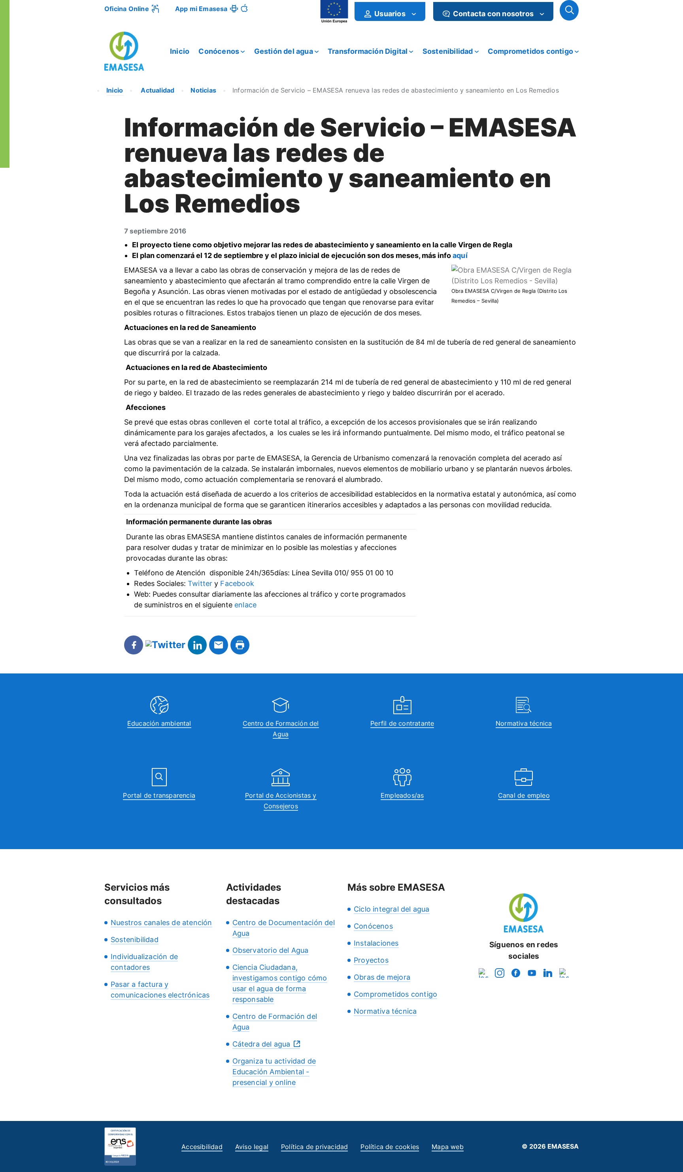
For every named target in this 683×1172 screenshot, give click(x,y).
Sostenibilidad (448, 51)
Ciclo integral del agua (392, 909)
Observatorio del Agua (270, 950)
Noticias (203, 90)
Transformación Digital (368, 51)
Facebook (237, 583)
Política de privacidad (314, 1147)
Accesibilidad (202, 1147)
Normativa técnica (524, 723)
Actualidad (156, 90)
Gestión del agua (283, 51)
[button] (569, 10)
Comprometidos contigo (530, 51)
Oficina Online (126, 9)
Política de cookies (389, 1147)
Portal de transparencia (159, 795)
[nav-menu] (414, 13)
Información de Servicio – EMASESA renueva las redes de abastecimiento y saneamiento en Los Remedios (395, 90)
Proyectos (371, 960)
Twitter (200, 583)
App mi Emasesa (201, 9)
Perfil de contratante (402, 723)
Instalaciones (376, 943)
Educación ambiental (159, 723)
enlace (245, 605)
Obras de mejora (382, 977)
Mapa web (448, 1147)
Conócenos (218, 51)
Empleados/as (402, 795)
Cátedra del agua (261, 1044)
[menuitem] (390, 11)
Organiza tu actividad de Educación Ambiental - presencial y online (274, 1072)
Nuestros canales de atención (161, 922)
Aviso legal (251, 1147)
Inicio (179, 51)
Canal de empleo (524, 795)
